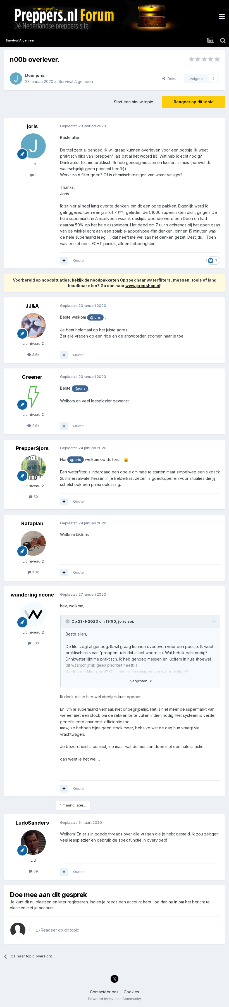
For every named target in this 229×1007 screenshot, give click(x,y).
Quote (78, 260)
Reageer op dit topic (193, 101)
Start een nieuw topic (133, 101)
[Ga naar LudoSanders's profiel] (33, 842)
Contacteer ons (104, 991)
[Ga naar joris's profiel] (16, 78)
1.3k (35, 572)
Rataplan (32, 523)
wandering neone (32, 595)
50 (35, 496)
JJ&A (32, 306)
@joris (95, 317)
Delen (171, 78)
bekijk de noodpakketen (95, 280)
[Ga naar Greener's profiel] (33, 396)
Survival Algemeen (76, 81)
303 (35, 643)
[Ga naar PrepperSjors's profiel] (33, 467)
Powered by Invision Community (114, 999)
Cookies (131, 991)
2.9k (35, 425)
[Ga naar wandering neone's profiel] (33, 614)
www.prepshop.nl (142, 285)
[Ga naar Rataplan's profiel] (33, 543)
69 (35, 871)
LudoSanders (32, 823)
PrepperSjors (32, 448)
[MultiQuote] (64, 261)
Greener (32, 377)
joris (40, 75)
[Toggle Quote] (68, 621)
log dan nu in (165, 902)
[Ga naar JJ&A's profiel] (33, 325)
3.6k (35, 354)
